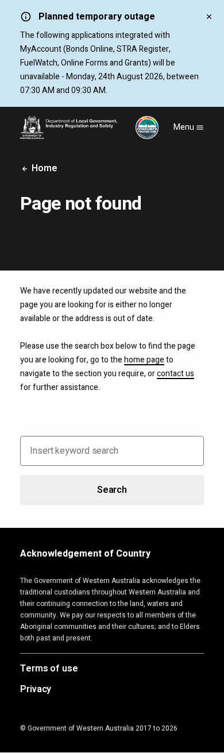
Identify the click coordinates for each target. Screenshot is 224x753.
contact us (175, 374)
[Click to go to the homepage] (89, 127)
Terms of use (49, 669)
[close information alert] (209, 16)
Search (112, 490)
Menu (184, 127)
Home (43, 168)
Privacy (35, 689)
